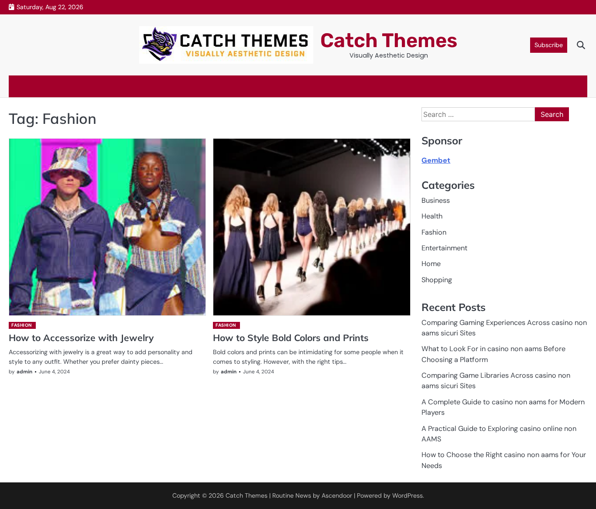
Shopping (436, 279)
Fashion (21, 325)
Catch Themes (388, 40)
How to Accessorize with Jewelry (81, 337)
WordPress (407, 495)
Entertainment (444, 248)
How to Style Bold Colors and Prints (291, 337)
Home (431, 263)
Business (435, 200)
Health (431, 216)
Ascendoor (337, 495)
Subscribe (548, 45)
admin (24, 371)
